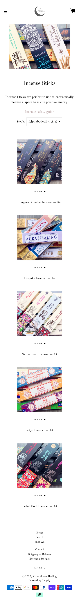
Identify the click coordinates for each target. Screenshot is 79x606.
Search (39, 537)
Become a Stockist (39, 559)
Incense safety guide (39, 112)
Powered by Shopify (39, 580)
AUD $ (38, 568)
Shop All (39, 542)
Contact (39, 549)
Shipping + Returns (39, 554)
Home (39, 533)
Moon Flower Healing (45, 576)
